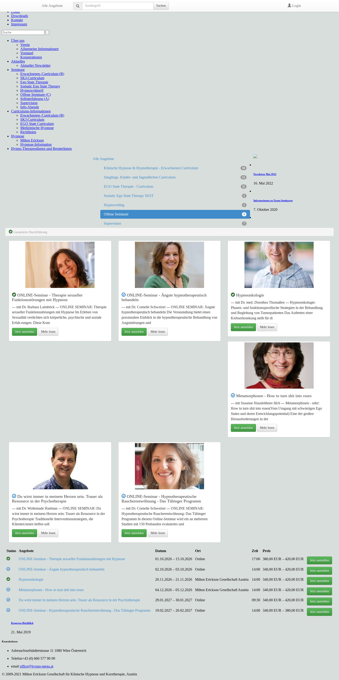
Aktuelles (18, 61)
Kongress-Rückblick (22, 623)
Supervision (29, 103)
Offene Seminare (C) (35, 95)
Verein (25, 45)
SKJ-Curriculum (32, 78)
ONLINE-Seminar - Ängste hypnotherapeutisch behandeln (61, 569)
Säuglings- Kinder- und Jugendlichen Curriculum (174, 177)
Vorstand (26, 53)
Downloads (19, 16)
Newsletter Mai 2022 (265, 174)
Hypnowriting (174, 205)
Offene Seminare (174, 214)
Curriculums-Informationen (31, 111)
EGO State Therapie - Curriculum (174, 186)
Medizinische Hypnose (37, 128)
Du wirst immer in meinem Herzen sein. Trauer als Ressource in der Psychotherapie (79, 600)
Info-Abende (29, 107)
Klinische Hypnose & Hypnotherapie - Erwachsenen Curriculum (174, 168)
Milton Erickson (32, 140)
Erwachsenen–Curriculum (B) (42, 74)
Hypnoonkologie (31, 579)
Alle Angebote (52, 6)
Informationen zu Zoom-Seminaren (273, 200)
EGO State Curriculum (37, 124)
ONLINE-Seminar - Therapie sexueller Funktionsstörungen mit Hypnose (72, 559)
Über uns (17, 40)
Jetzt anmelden (24, 331)
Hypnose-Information (36, 144)
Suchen (161, 5)
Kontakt (17, 20)
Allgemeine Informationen (39, 49)
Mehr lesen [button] (48, 331)
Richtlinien (28, 132)
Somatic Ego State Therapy (40, 86)
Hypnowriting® (32, 90)
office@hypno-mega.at (36, 666)
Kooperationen (31, 57)
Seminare (18, 70)
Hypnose (17, 136)
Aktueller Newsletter (35, 65)
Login (296, 6)
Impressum (19, 24)
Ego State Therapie (34, 82)
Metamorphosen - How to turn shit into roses (51, 590)
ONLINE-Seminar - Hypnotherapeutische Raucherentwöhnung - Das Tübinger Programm (84, 610)
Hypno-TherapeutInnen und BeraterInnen (41, 149)
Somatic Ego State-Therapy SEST (174, 196)
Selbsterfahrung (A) (34, 99)
